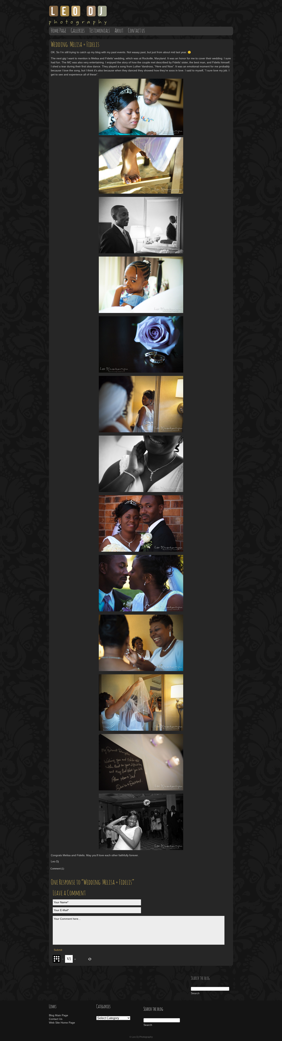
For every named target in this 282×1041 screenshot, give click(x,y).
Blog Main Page (58, 1015)
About (119, 31)
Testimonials (99, 31)
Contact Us (55, 1018)
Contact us (136, 31)
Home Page (58, 31)
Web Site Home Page (62, 1022)
